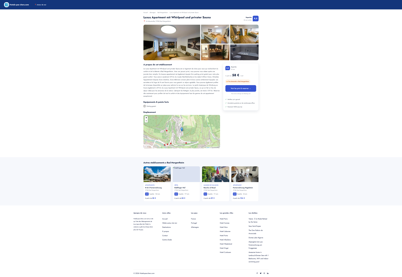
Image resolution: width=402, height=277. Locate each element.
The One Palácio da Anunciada (256, 232)
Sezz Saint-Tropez (255, 226)
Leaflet (207, 147)
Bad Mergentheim (163, 12)
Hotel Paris (223, 219)
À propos (165, 231)
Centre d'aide (167, 240)
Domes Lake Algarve (256, 237)
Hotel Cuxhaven (225, 252)
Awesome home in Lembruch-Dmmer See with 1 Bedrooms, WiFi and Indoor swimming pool (259, 257)
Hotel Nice (223, 227)
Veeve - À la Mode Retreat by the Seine (258, 220)
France (193, 219)
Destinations (166, 227)
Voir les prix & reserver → (241, 88)
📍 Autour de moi (40, 5)
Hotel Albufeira (225, 240)
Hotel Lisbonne (225, 231)
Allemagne (195, 227)
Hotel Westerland (226, 244)
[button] (181, 129)
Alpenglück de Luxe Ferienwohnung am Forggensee (256, 245)
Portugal (194, 223)
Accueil (145, 12)
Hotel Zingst (224, 248)
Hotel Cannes (224, 223)
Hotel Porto (224, 235)
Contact (165, 235)
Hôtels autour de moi (169, 223)
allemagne (153, 12)
